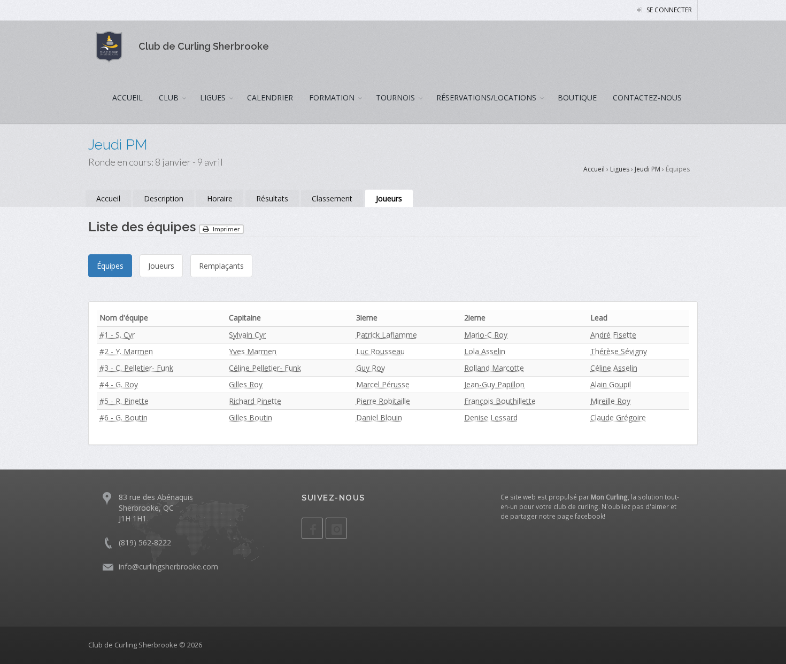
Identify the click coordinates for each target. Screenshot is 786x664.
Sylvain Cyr (247, 335)
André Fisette (613, 335)
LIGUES (213, 97)
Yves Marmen (252, 351)
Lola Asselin (484, 351)
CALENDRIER (270, 97)
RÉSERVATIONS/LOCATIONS (486, 97)
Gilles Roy (246, 384)
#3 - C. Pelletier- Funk (136, 368)
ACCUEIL (127, 97)
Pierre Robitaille (383, 401)
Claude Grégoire (618, 417)
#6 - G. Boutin (123, 417)
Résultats (272, 198)
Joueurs (389, 198)
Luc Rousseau (380, 351)
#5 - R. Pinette (124, 401)
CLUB (169, 97)
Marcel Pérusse (383, 384)
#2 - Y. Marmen (126, 351)
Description (163, 198)
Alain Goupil (610, 384)
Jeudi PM (647, 169)
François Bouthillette (500, 401)
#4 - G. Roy (118, 384)
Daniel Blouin (379, 417)
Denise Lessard (491, 417)
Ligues (619, 169)
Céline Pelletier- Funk (265, 368)
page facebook (580, 516)
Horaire (220, 198)
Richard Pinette (255, 401)
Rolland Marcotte (494, 368)
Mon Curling (609, 497)
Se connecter (668, 9)
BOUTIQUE (577, 97)
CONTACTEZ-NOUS (647, 97)
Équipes (110, 266)
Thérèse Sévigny (618, 351)
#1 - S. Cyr (117, 335)
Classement (332, 198)
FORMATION (332, 97)
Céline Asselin (613, 368)
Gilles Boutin (250, 417)
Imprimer (226, 229)
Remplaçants (221, 266)
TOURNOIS (395, 97)
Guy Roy (370, 368)
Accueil (594, 169)
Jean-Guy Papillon (494, 384)
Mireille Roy (610, 401)
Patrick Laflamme (386, 335)
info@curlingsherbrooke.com (168, 566)
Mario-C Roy (485, 335)
